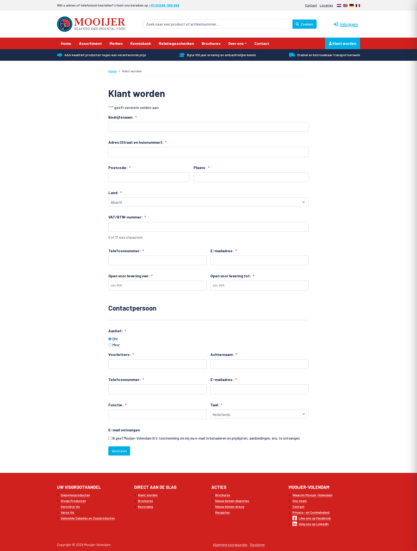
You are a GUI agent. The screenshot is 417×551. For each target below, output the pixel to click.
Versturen (119, 451)
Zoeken (306, 24)
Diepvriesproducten (75, 495)
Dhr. (115, 339)
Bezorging (145, 506)
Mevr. (116, 345)
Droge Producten (73, 501)
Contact (311, 5)
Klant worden (344, 43)
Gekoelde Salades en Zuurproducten (88, 518)
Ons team (299, 501)
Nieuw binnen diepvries (232, 501)
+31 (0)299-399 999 (164, 5)
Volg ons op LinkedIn (314, 524)
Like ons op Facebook (315, 518)
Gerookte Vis (70, 506)
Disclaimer (257, 545)
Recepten (222, 512)
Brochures (145, 501)
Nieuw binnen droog (229, 506)
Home (112, 71)
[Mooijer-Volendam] (91, 23)
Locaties (326, 5)
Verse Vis (67, 512)
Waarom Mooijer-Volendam (312, 495)
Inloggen (349, 24)
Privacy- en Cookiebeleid (310, 512)
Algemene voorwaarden (230, 545)
